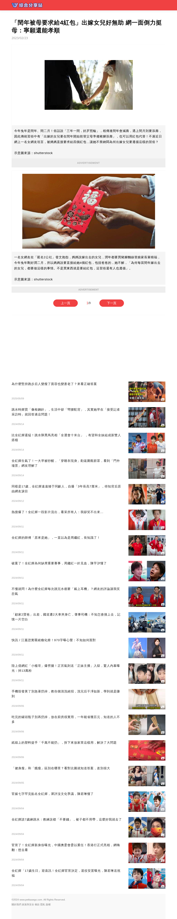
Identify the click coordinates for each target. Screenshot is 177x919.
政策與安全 (28, 904)
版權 (48, 904)
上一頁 (65, 303)
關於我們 (16, 904)
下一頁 (111, 303)
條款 (37, 904)
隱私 (42, 904)
